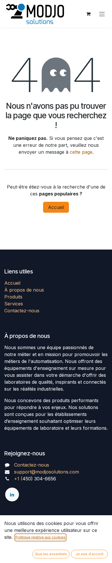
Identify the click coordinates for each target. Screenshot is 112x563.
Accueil (56, 207)
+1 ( (18, 479)
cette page (81, 152)
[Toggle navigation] (102, 14)
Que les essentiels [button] (51, 554)
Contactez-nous (21, 310)
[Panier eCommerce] (88, 14)
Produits (13, 297)
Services (13, 304)
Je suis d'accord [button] (89, 554)
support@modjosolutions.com (46, 472)
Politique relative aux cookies (40, 537)
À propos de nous (24, 290)
